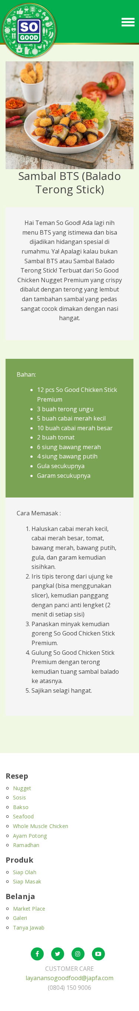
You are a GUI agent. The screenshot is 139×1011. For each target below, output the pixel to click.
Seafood (23, 816)
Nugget (22, 788)
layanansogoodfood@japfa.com (69, 978)
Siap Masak (27, 881)
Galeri (20, 917)
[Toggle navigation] (128, 21)
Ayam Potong (30, 835)
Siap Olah (24, 872)
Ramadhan (26, 845)
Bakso (21, 807)
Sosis (19, 797)
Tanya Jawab (28, 927)
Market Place (29, 908)
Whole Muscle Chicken (40, 826)
